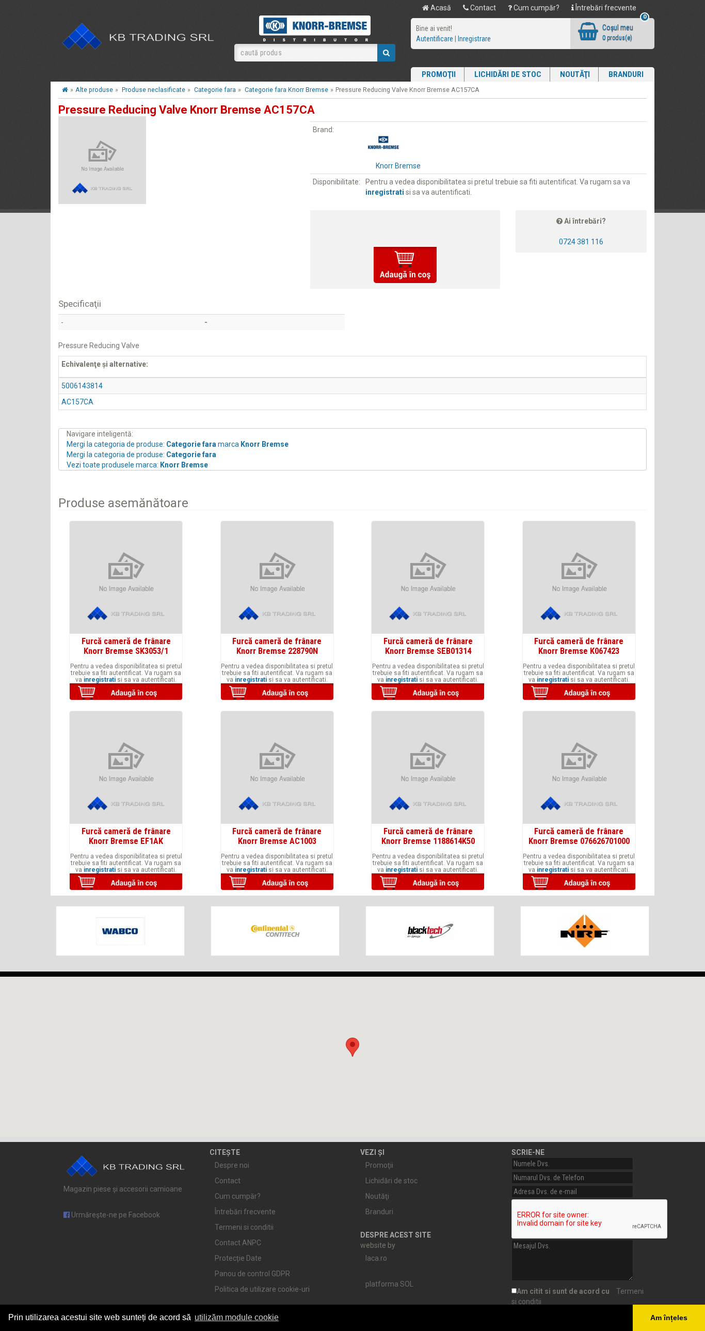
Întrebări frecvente (605, 8)
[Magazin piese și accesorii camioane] (138, 37)
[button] (352, 1047)
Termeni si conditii (244, 1227)
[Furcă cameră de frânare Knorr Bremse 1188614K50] (428, 767)
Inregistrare (474, 39)
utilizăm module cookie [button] (237, 1317)
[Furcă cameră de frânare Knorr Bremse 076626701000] (579, 767)
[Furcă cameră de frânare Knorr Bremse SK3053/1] (126, 577)
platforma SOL (389, 1284)
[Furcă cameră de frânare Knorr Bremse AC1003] (277, 767)
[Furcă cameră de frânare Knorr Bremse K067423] (579, 577)
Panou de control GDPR (252, 1274)
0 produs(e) (617, 37)
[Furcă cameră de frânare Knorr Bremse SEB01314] (428, 577)
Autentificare (434, 39)
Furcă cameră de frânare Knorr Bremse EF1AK (126, 835)
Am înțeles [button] (668, 1317)
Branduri (626, 74)
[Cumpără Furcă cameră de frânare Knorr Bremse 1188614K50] (428, 882)
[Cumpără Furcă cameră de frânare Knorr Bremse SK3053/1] (126, 692)
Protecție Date (238, 1258)
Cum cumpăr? (535, 8)
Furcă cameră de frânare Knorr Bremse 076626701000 (579, 835)
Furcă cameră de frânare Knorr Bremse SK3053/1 (126, 645)
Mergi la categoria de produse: (141, 454)
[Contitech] (275, 931)
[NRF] (585, 931)
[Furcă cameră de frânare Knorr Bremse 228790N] (277, 577)
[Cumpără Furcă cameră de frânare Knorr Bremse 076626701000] (579, 882)
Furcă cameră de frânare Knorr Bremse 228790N (277, 645)
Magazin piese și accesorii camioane (122, 1189)
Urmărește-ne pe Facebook (115, 1215)
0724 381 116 (581, 242)
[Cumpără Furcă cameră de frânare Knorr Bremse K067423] (579, 692)
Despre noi (232, 1165)
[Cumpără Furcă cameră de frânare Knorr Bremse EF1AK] (126, 882)
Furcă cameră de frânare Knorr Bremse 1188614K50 (428, 835)
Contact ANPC (238, 1243)
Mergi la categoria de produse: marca (178, 444)
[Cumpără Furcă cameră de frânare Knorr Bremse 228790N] (277, 692)
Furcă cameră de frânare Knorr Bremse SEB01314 (428, 645)
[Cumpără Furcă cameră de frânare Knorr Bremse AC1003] (277, 882)
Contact (482, 8)
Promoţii (439, 74)
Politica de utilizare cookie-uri (262, 1289)
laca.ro (376, 1258)
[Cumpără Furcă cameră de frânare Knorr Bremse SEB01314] (428, 692)
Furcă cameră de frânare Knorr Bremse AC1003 (277, 835)
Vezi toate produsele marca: (137, 465)
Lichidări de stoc (507, 74)
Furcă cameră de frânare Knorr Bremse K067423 (578, 645)
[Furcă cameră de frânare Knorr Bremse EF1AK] (126, 767)
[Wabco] (120, 931)
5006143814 (82, 386)
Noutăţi (575, 74)
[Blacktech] (430, 931)
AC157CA (77, 402)
